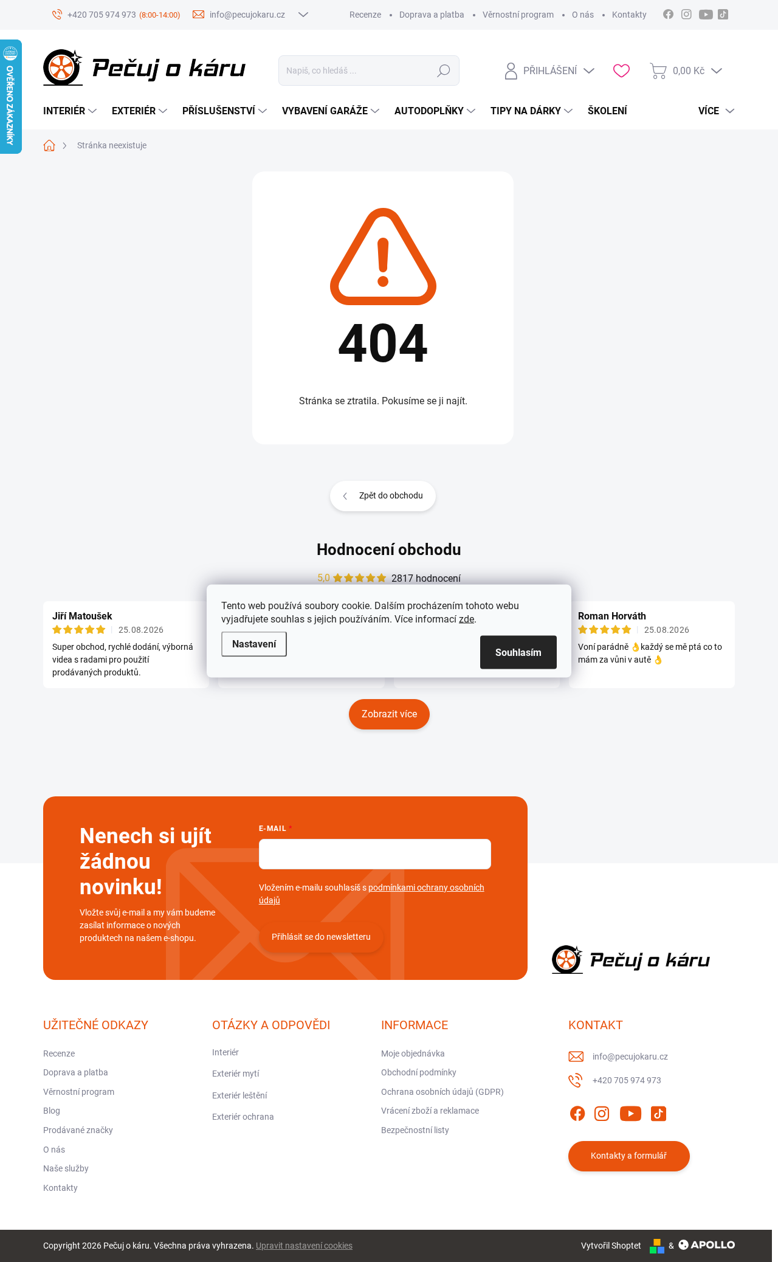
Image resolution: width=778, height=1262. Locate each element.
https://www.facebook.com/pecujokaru (668, 12)
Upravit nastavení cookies (304, 1245)
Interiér (225, 1052)
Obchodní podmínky (418, 1072)
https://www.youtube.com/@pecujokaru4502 (709, 12)
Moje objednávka (413, 1053)
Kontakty (629, 14)
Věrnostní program (518, 14)
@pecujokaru (723, 12)
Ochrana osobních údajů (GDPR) (442, 1092)
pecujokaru (686, 12)
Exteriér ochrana (243, 1117)
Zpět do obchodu (391, 495)
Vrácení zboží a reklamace (430, 1110)
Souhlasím (518, 652)
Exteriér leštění (239, 1095)
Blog (51, 1110)
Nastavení (254, 644)
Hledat (444, 70)
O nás (583, 14)
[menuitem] (71, 111)
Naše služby (66, 1168)
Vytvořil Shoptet (611, 1245)
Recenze (365, 14)
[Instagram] (602, 1111)
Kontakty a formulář (629, 1155)
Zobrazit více (389, 714)
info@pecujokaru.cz (630, 1056)
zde (466, 619)
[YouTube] (630, 1111)
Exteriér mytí (235, 1073)
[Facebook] (577, 1111)
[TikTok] (658, 1111)
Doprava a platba (431, 14)
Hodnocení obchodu (389, 549)
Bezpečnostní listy (415, 1130)
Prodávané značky (78, 1130)
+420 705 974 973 (627, 1080)
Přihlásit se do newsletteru (321, 937)
